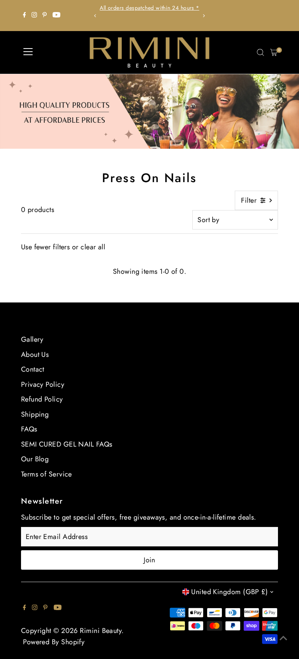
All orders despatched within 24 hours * (149, 8)
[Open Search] (260, 52)
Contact (32, 369)
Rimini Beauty (100, 631)
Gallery (32, 339)
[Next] (203, 15)
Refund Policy (42, 399)
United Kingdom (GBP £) (229, 592)
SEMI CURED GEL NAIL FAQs (67, 444)
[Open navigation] (28, 52)
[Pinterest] (44, 15)
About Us (35, 354)
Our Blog (35, 459)
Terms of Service (46, 474)
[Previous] (95, 15)
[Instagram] (34, 15)
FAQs (29, 429)
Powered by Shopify (53, 642)
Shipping (35, 414)
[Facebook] (24, 15)
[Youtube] (56, 15)
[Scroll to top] (283, 637)
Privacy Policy (42, 384)
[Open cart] (274, 52)
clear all (93, 247)
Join (149, 560)
